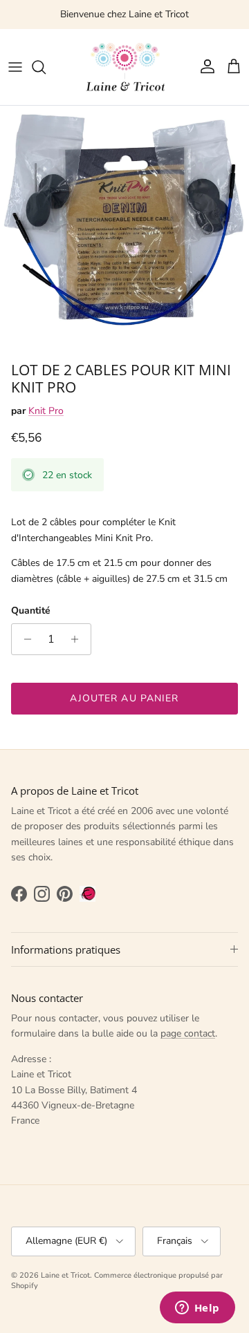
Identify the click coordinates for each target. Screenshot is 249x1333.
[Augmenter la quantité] (78, 639)
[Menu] (15, 67)
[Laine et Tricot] (124, 67)
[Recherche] (45, 67)
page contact (187, 1033)
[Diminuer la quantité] (24, 639)
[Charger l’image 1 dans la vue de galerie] (124, 230)
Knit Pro (46, 410)
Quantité (30, 610)
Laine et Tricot (65, 1275)
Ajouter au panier (124, 698)
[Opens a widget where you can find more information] (197, 1309)
